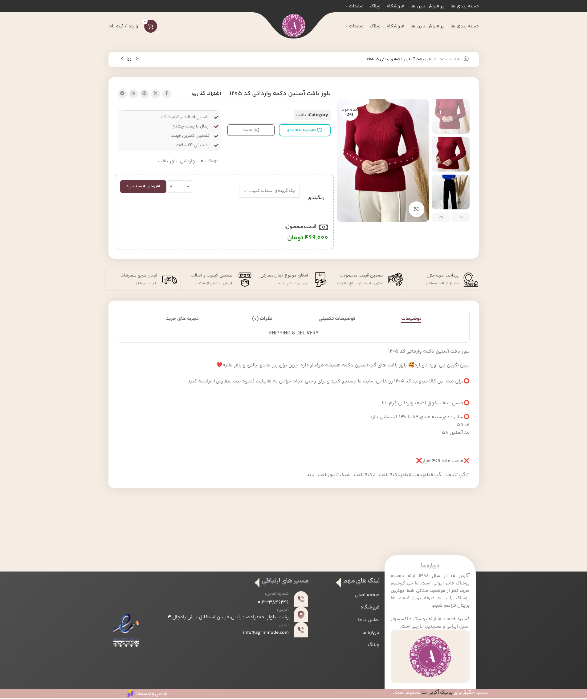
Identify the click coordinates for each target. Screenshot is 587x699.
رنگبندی (316, 198)
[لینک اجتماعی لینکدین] (133, 94)
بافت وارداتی (193, 161)
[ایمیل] (301, 629)
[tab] (411, 319)
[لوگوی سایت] (293, 26)
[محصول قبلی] (137, 59)
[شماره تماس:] (301, 599)
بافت (442, 59)
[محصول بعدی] (122, 59)
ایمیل (284, 625)
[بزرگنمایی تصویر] (416, 209)
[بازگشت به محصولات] (129, 59)
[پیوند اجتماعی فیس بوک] (166, 94)
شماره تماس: (277, 594)
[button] (460, 217)
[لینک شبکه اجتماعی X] (155, 94)
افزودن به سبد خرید (143, 186)
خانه (458, 59)
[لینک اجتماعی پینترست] (144, 94)
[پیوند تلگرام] (122, 94)
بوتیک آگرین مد (437, 692)
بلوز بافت (167, 161)
